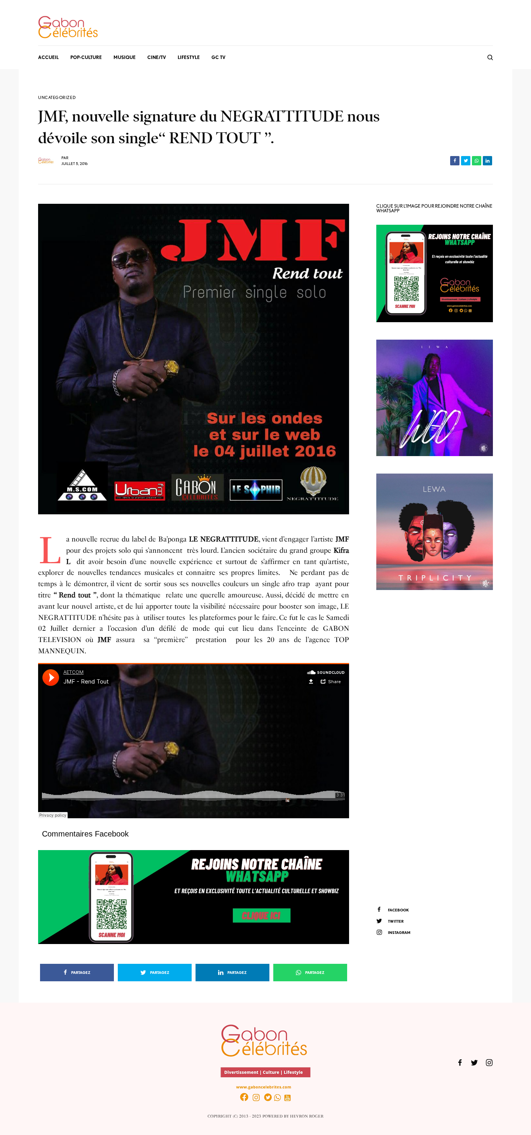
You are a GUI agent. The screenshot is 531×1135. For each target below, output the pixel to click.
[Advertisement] (434, 746)
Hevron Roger (306, 1116)
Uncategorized (57, 97)
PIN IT (197, 897)
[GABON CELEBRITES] (68, 28)
